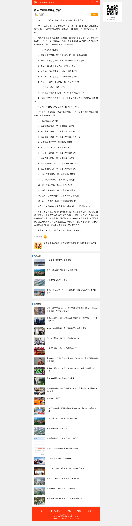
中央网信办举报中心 (66, 515)
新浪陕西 (44, 2)
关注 (94, 14)
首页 (42, 511)
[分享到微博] (45, 237)
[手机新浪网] (35, 2)
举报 (89, 511)
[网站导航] (97, 2)
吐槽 (79, 511)
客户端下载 (55, 511)
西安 (52, 2)
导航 (69, 511)
